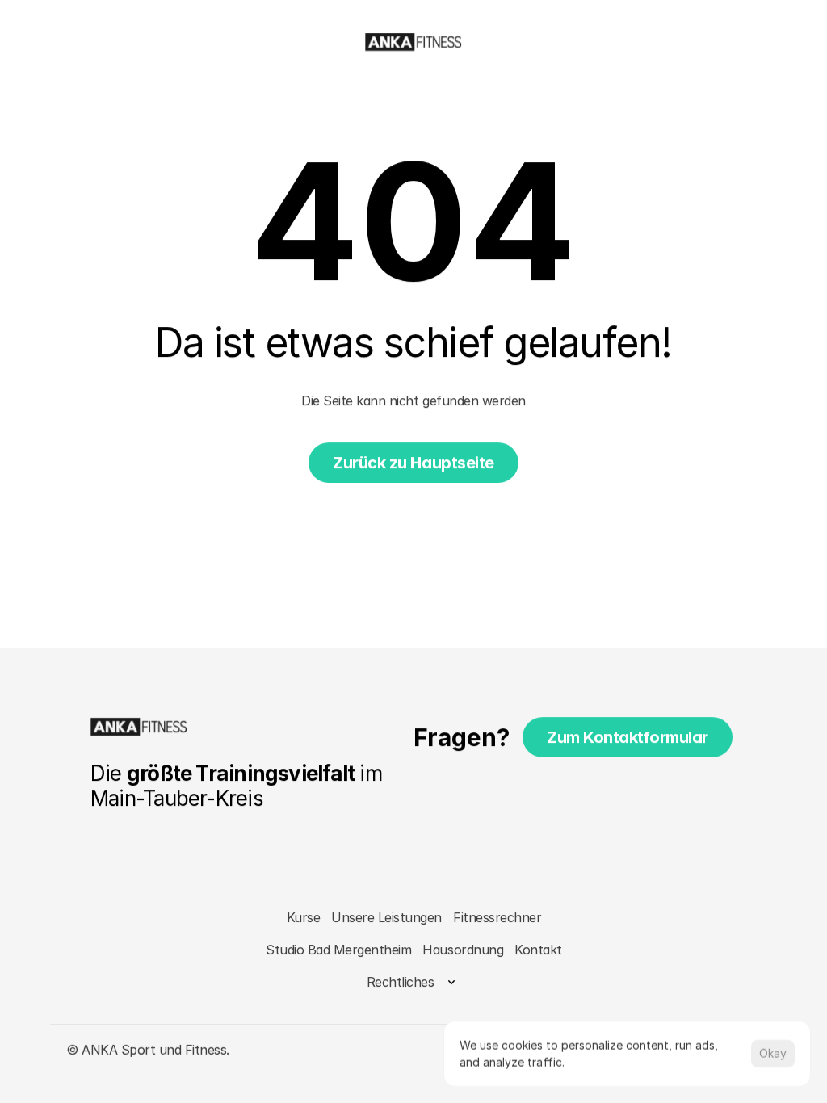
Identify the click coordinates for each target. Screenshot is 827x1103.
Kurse (303, 917)
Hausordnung (462, 950)
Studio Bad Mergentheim (338, 950)
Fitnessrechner (497, 917)
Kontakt (538, 950)
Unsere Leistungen (386, 917)
